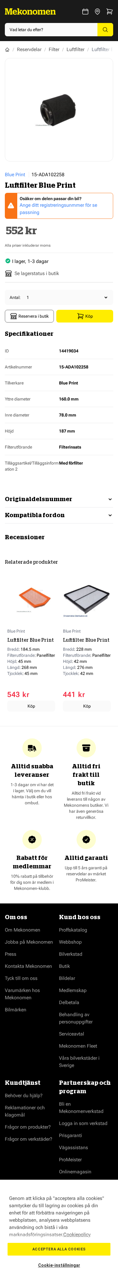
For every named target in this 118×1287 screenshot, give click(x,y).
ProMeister (70, 1159)
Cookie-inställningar (59, 1265)
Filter (54, 49)
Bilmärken (15, 1010)
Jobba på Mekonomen (29, 942)
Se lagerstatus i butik (37, 273)
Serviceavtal (71, 1034)
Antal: (15, 297)
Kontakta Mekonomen (28, 966)
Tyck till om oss (21, 978)
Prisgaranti (70, 1135)
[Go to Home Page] (7, 49)
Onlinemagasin (75, 1172)
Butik (64, 966)
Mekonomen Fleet (78, 1046)
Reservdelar (29, 49)
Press (10, 954)
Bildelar (67, 978)
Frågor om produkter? (28, 1127)
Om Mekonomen (22, 930)
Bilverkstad (70, 954)
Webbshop (70, 942)
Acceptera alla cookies (59, 1249)
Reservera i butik (33, 316)
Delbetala (69, 1002)
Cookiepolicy (76, 1234)
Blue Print (15, 174)
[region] (59, 1233)
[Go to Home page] (30, 11)
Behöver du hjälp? (24, 1095)
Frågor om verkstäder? (28, 1139)
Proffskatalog (73, 930)
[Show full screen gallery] (59, 109)
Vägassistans (73, 1147)
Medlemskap (73, 990)
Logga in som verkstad (83, 1123)
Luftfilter (75, 49)
